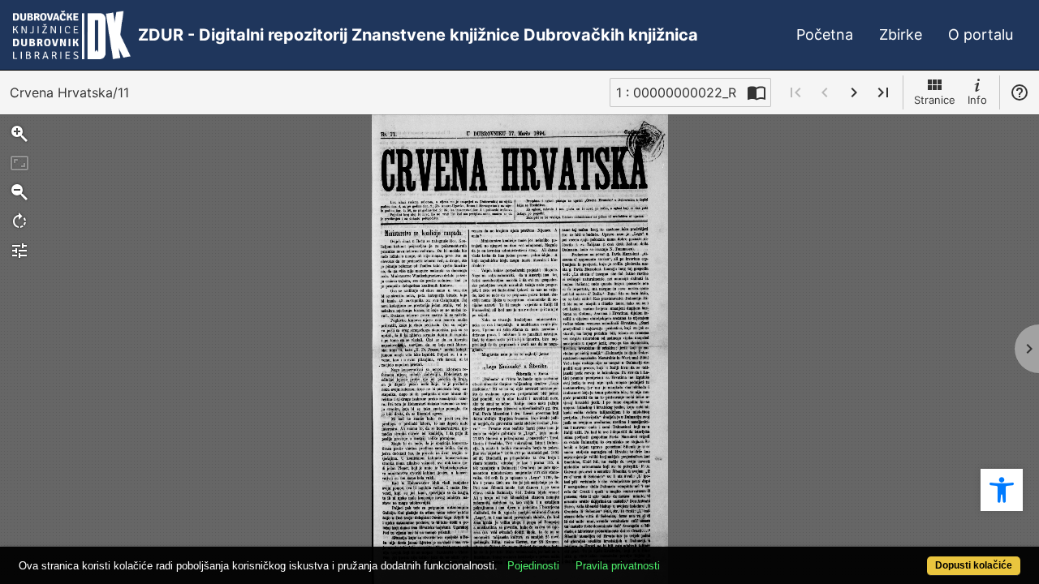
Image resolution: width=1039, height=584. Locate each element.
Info (977, 99)
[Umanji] (19, 192)
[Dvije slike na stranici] (756, 92)
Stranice (934, 99)
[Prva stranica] (795, 92)
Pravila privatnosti (618, 566)
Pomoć (1019, 92)
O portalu (980, 34)
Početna (824, 34)
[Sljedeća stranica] (854, 92)
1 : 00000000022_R (676, 92)
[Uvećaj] (19, 133)
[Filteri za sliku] (19, 250)
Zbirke (900, 34)
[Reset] (19, 163)
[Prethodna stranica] (824, 92)
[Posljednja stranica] (883, 92)
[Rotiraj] (19, 221)
